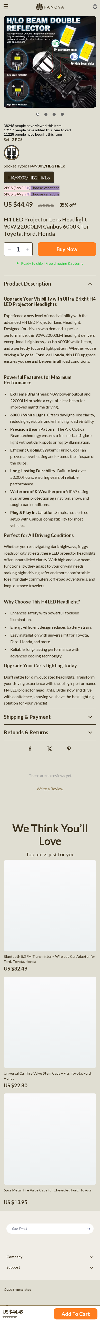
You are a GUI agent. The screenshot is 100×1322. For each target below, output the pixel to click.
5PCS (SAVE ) (17, 194)
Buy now (67, 249)
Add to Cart (76, 1314)
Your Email (19, 1228)
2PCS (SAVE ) (17, 188)
